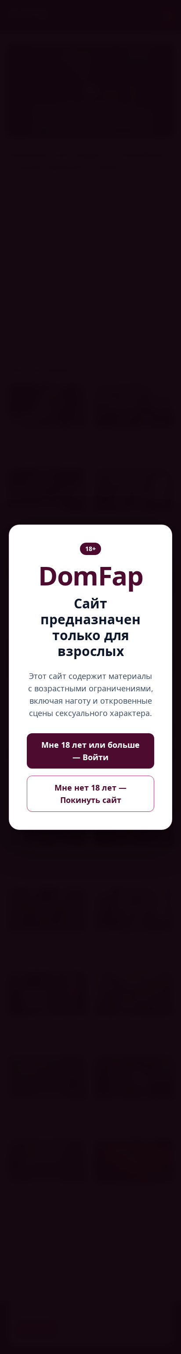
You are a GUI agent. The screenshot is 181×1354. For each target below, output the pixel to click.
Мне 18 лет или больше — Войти (90, 750)
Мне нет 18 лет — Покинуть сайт (90, 793)
